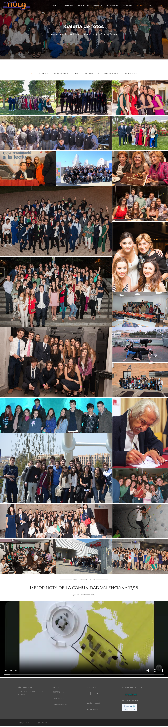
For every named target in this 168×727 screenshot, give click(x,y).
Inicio (54, 5)
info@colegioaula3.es (60, 704)
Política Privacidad (93, 703)
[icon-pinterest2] (89, 693)
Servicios (98, 5)
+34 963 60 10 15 (58, 698)
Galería (140, 5)
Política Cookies (92, 709)
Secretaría (127, 5)
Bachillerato (67, 5)
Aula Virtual (112, 5)
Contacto (152, 5)
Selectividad (83, 5)
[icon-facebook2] (94, 693)
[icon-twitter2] (98, 693)
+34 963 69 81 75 (58, 692)
